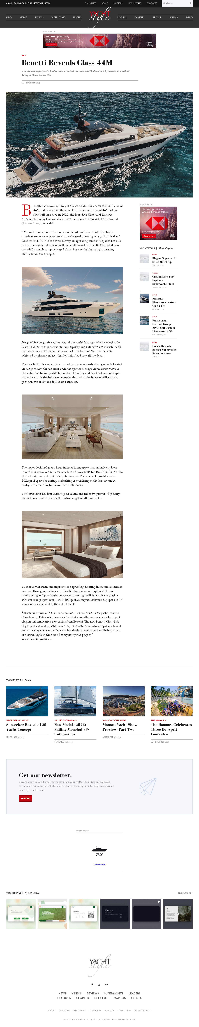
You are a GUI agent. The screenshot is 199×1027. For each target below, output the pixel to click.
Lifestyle (156, 18)
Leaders (77, 18)
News (9, 18)
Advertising (79, 1011)
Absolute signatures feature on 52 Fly (164, 302)
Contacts (151, 4)
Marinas (173, 18)
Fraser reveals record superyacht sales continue (164, 349)
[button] (21, 914)
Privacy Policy (142, 1011)
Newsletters (134, 4)
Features (122, 18)
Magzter (118, 4)
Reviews (39, 18)
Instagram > (185, 892)
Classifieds (90, 4)
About (105, 4)
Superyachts (58, 18)
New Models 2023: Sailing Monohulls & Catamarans (71, 729)
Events (189, 18)
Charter (138, 18)
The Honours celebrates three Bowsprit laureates (171, 729)
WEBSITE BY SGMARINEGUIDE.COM (119, 1020)
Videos (23, 18)
